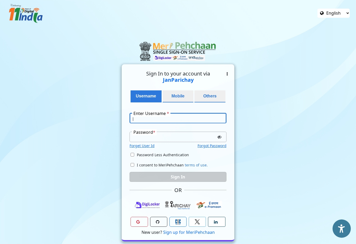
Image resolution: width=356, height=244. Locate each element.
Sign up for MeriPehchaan (189, 232)
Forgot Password (212, 145)
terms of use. (196, 164)
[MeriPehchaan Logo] (178, 51)
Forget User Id (142, 145)
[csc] (178, 222)
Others (210, 96)
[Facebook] (197, 222)
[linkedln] (216, 222)
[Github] (158, 222)
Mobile (178, 96)
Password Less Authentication (163, 154)
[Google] (139, 222)
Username (146, 96)
